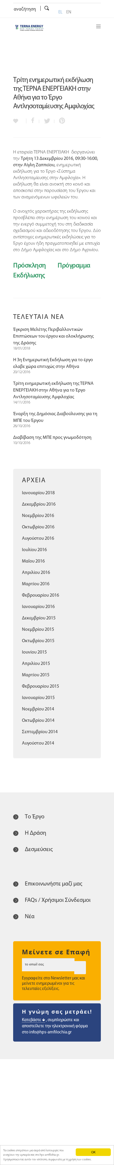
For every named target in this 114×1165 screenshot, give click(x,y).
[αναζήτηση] (46, 9)
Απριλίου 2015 (36, 663)
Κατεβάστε (32, 1020)
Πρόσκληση (29, 266)
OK (93, 1152)
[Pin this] (60, 121)
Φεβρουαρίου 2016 (40, 595)
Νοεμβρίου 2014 (38, 709)
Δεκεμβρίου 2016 (39, 504)
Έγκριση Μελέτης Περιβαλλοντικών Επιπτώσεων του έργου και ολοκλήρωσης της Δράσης (53, 336)
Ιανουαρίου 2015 (38, 698)
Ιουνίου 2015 (34, 652)
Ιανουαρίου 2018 (38, 493)
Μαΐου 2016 (33, 561)
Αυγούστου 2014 (38, 743)
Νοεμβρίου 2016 (38, 515)
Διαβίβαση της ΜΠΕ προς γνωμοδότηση (52, 437)
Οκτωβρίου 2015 (38, 641)
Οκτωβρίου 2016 (38, 527)
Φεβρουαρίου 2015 (40, 686)
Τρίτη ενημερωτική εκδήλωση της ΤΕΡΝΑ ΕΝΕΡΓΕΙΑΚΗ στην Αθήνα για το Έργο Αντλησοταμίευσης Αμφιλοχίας (53, 390)
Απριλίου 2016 (36, 572)
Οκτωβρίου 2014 (38, 720)
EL (60, 12)
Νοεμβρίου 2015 (38, 629)
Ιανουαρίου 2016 (38, 607)
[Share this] (32, 121)
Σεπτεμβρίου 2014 (40, 732)
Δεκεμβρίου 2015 (39, 618)
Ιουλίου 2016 (34, 550)
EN (68, 12)
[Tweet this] (46, 121)
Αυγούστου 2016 (38, 538)
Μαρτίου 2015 (35, 675)
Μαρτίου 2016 (35, 584)
